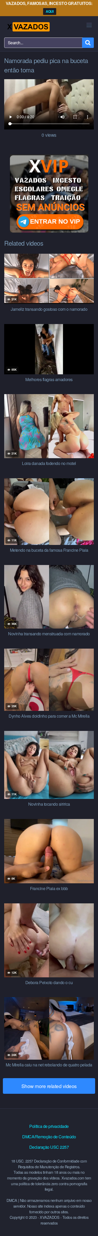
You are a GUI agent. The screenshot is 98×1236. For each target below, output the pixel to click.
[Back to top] (89, 1224)
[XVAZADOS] (28, 26)
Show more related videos (49, 1085)
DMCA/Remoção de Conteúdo (49, 1137)
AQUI (50, 11)
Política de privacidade (49, 1126)
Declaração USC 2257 (49, 1147)
